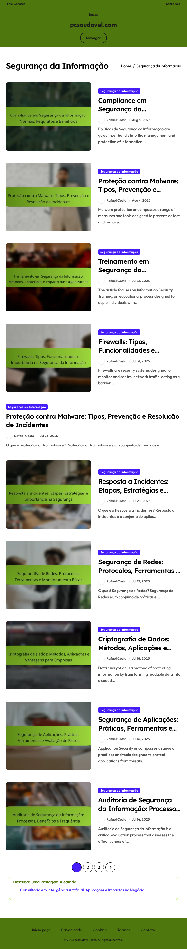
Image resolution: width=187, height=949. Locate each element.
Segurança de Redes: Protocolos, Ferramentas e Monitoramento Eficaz (139, 570)
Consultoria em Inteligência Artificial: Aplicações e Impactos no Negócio (82, 889)
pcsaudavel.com (93, 25)
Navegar (93, 37)
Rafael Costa (116, 120)
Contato (148, 929)
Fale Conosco (16, 4)
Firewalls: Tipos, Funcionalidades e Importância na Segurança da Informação (139, 354)
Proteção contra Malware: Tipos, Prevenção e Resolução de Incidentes (138, 189)
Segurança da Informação (119, 91)
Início (93, 14)
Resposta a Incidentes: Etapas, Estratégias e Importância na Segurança (133, 494)
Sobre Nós (173, 4)
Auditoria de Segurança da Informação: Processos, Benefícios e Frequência (139, 808)
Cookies (100, 929)
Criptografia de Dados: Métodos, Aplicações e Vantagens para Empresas (139, 647)
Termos (123, 929)
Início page (41, 929)
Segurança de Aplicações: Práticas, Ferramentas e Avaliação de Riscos (138, 728)
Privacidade (71, 929)
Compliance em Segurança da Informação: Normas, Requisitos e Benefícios (133, 113)
